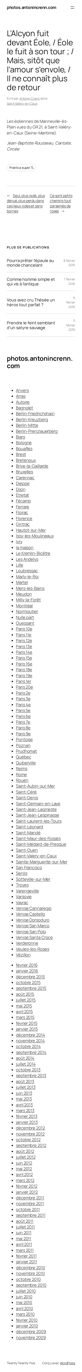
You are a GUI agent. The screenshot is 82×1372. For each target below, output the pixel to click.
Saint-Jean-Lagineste (36, 809)
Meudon (24, 594)
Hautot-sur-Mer (31, 530)
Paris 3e (23, 698)
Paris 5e (23, 710)
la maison (24, 547)
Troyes (22, 885)
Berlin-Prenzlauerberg (37, 431)
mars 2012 (25, 1180)
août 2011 (24, 1221)
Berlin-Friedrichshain (35, 413)
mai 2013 (24, 1098)
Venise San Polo (31, 931)
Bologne (24, 442)
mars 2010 (25, 1314)
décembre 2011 (30, 1197)
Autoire (23, 402)
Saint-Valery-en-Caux (22, 103)
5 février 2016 (70, 325)
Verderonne (27, 943)
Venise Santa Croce (34, 937)
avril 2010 (24, 1308)
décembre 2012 (30, 1128)
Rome (21, 774)
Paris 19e (24, 675)
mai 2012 (24, 1168)
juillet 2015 (26, 1000)
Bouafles (24, 448)
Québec (23, 757)
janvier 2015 (27, 1029)
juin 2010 (24, 1296)
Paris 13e (24, 646)
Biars (20, 437)
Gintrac (23, 524)
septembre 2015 (31, 988)
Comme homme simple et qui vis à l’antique (31, 281)
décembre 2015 (30, 976)
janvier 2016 (27, 970)
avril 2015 (24, 1011)
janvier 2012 (27, 1192)
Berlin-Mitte (27, 425)
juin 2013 (24, 1093)
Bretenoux (26, 460)
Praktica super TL (21, 167)
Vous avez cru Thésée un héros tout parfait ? (31, 302)
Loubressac (27, 570)
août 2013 (25, 1081)
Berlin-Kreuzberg (32, 419)
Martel (22, 582)
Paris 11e (23, 634)
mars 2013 (25, 1110)
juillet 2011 (25, 1227)
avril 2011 (24, 1244)
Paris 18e (24, 669)
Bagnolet (24, 407)
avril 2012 (24, 1174)
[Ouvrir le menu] (72, 7)
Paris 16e (24, 664)
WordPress (67, 1363)
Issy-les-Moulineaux (35, 535)
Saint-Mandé (28, 832)
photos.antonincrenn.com (31, 7)
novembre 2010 (30, 1273)
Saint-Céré (26, 792)
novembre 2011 (30, 1203)
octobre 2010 (28, 1279)
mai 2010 (24, 1302)
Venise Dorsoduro (32, 920)
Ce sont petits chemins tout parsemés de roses (61, 203)
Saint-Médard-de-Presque (41, 844)
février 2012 (26, 1186)
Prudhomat (26, 751)
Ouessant (25, 623)
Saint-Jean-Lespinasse (37, 815)
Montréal (24, 605)
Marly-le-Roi (27, 576)
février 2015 (26, 1023)
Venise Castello (30, 914)
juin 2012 (24, 1163)
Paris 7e (23, 722)
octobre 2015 (28, 982)
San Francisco (29, 867)
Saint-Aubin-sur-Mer (35, 786)
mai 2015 (24, 1006)
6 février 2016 (70, 302)
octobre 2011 (28, 1209)
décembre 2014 (30, 1035)
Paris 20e (24, 687)
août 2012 (25, 1151)
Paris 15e (24, 658)
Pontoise (24, 739)
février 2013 (26, 1116)
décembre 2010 (30, 1267)
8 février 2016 (69, 262)
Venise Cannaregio (33, 908)
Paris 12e (24, 640)
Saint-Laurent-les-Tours (39, 821)
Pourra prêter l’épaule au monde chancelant (30, 263)
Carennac (25, 477)
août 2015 (25, 994)
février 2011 (26, 1256)
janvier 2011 (26, 1261)
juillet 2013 (26, 1087)
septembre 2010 (31, 1285)
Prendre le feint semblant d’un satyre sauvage (31, 325)
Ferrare (22, 506)
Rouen (22, 780)
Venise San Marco (32, 925)
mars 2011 (25, 1250)
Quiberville (26, 762)
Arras (21, 396)
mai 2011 (23, 1238)
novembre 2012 (30, 1134)
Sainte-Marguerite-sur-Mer (41, 861)
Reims (21, 768)
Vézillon (23, 954)
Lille (19, 565)
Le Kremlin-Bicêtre (33, 553)
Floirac (22, 512)
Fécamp (23, 500)
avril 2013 (24, 1104)
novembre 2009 (31, 1337)
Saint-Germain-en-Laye (38, 803)
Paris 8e (23, 727)
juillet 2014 (26, 1064)
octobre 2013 (28, 1069)
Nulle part (25, 617)
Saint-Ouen (27, 850)
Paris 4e (23, 704)
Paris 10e (24, 628)
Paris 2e (23, 693)
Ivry (19, 541)
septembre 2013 (31, 1075)
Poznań (23, 745)
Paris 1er (23, 681)
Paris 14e (24, 652)
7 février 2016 (69, 281)
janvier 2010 (27, 1325)
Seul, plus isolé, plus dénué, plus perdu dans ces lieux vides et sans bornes (26, 203)
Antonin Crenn (29, 98)
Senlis (21, 873)
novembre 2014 (30, 1040)
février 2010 (27, 1320)
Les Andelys (27, 559)
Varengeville (27, 891)
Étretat (22, 495)
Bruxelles (24, 471)
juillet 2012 (26, 1157)
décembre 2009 (31, 1331)
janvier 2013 (27, 1122)
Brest (21, 454)
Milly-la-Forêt (28, 599)
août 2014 (25, 1058)
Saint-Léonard (29, 826)
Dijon (21, 489)
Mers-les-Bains (30, 588)
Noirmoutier (27, 611)
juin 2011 (23, 1232)
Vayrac (22, 902)
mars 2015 (25, 1017)
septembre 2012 (31, 1145)
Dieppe (22, 483)
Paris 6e (23, 716)
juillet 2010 (26, 1291)
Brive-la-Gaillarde (32, 466)
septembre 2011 (31, 1215)
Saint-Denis (27, 797)
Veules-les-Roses (32, 949)
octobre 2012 (28, 1139)
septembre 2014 (31, 1052)
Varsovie (24, 896)
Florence (24, 518)
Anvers (22, 390)
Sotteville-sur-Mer (33, 879)
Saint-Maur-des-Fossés (38, 838)
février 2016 (27, 965)
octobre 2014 (28, 1046)
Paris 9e (23, 733)
